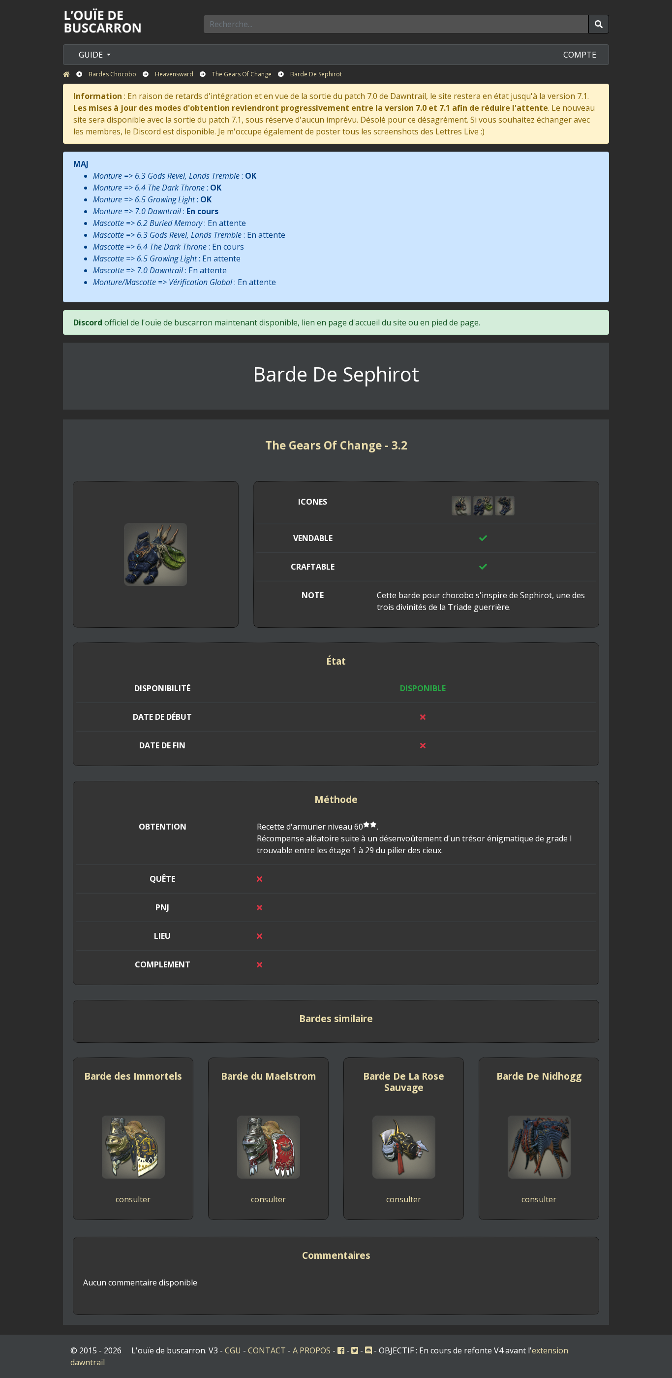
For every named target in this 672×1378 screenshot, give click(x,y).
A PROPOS (312, 1350)
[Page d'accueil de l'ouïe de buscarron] (105, 20)
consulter (133, 1199)
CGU (233, 1350)
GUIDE (92, 54)
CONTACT (267, 1350)
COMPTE (579, 54)
